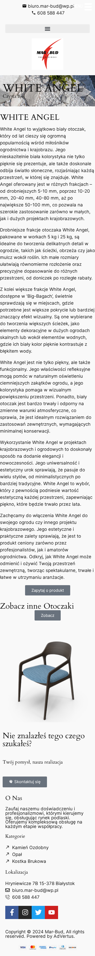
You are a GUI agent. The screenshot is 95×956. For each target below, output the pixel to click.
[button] (47, 28)
